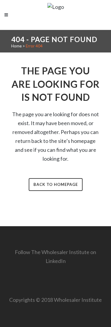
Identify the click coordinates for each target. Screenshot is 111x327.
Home (16, 46)
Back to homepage (55, 184)
